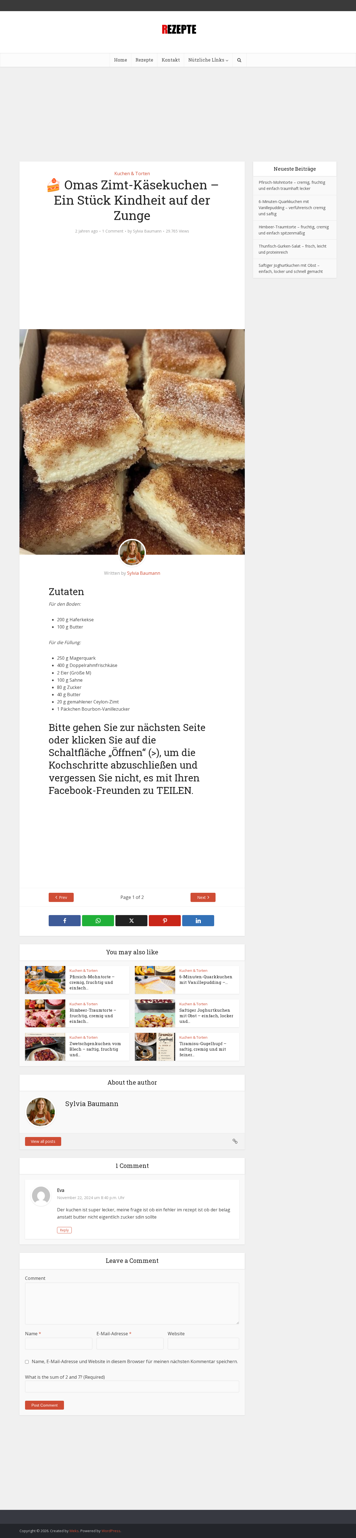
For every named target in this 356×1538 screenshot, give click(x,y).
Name (33, 1334)
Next (201, 897)
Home (120, 60)
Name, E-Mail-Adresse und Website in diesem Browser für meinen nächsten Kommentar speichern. (135, 1361)
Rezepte (144, 60)
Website (176, 1334)
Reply (64, 1230)
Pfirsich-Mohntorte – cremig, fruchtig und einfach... (92, 982)
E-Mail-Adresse (114, 1334)
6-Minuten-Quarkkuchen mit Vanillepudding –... (206, 979)
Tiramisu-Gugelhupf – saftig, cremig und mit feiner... (202, 1049)
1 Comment (112, 231)
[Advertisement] (178, 114)
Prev (63, 897)
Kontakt (171, 60)
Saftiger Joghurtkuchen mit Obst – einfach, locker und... (206, 1015)
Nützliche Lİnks (206, 60)
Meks (74, 1530)
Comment (35, 1278)
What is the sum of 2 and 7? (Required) (65, 1377)
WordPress (111, 1530)
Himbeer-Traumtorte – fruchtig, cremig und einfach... (93, 1015)
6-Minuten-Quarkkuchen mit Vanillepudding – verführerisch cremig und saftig (292, 207)
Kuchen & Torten (132, 173)
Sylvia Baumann (147, 231)
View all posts (43, 1141)
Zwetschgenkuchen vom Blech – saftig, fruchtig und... (95, 1049)
